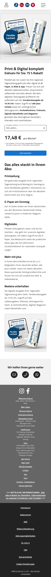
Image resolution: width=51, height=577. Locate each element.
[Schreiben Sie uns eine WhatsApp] (36, 374)
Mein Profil (25, 463)
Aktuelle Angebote (25, 466)
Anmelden (6, 5)
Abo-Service (25, 459)
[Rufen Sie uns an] (25, 374)
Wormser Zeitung (25, 411)
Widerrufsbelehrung (25, 528)
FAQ (25, 550)
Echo (25, 443)
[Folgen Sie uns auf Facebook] (36, 391)
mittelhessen (25, 429)
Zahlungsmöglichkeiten (25, 535)
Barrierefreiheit (25, 557)
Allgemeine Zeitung (26, 398)
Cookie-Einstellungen (25, 564)
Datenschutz (25, 514)
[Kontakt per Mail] (14, 374)
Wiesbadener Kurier (25, 418)
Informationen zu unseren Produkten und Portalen (26, 496)
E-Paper (25, 470)
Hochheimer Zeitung (25, 415)
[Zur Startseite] (24, 5)
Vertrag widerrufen (25, 486)
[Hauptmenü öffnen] (43, 5)
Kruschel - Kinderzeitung (26, 482)
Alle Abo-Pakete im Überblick (25, 494)
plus (25, 474)
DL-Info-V (25, 543)
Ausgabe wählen (12, 125)
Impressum (25, 507)
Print (25, 478)
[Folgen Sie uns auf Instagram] (15, 391)
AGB (25, 521)
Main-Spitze (25, 407)
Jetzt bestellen (25, 153)
